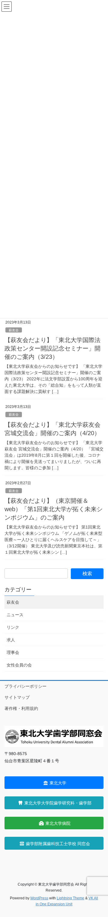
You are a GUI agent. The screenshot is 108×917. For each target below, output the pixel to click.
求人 (11, 639)
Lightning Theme (70, 898)
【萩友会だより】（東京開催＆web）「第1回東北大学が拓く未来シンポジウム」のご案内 (53, 509)
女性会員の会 (19, 665)
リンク (13, 627)
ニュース (15, 614)
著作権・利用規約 (21, 708)
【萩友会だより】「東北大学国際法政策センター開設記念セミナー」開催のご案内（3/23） (52, 348)
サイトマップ (17, 697)
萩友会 (14, 330)
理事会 (13, 652)
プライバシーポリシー (25, 686)
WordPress (39, 898)
